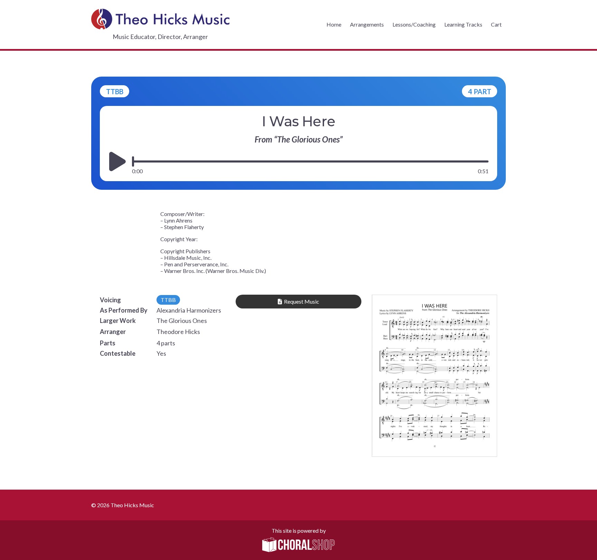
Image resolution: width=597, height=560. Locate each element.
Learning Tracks (463, 24)
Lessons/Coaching (414, 24)
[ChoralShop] (298, 545)
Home (333, 24)
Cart (496, 24)
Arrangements (367, 24)
